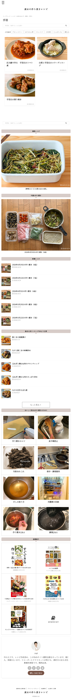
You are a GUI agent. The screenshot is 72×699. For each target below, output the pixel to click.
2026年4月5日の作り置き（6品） (24, 291)
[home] (42, 668)
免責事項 (43, 688)
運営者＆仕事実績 (20, 688)
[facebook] (34, 668)
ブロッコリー (17, 32)
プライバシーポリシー (33, 688)
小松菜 (48, 32)
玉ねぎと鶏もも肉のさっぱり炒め (25, 377)
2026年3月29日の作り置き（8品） (25, 304)
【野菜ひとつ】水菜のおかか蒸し (36, 189)
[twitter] (29, 668)
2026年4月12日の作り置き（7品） (25, 278)
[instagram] (38, 668)
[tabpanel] (36, 163)
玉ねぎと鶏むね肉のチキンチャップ (25, 363)
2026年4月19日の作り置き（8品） (36, 252)
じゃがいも (57, 32)
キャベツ (39, 32)
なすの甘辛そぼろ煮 (19, 390)
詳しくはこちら (36, 673)
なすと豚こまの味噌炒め (21, 350)
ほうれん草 (29, 32)
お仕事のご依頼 (52, 688)
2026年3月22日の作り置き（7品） (25, 317)
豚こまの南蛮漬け (19, 337)
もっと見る (35, 404)
